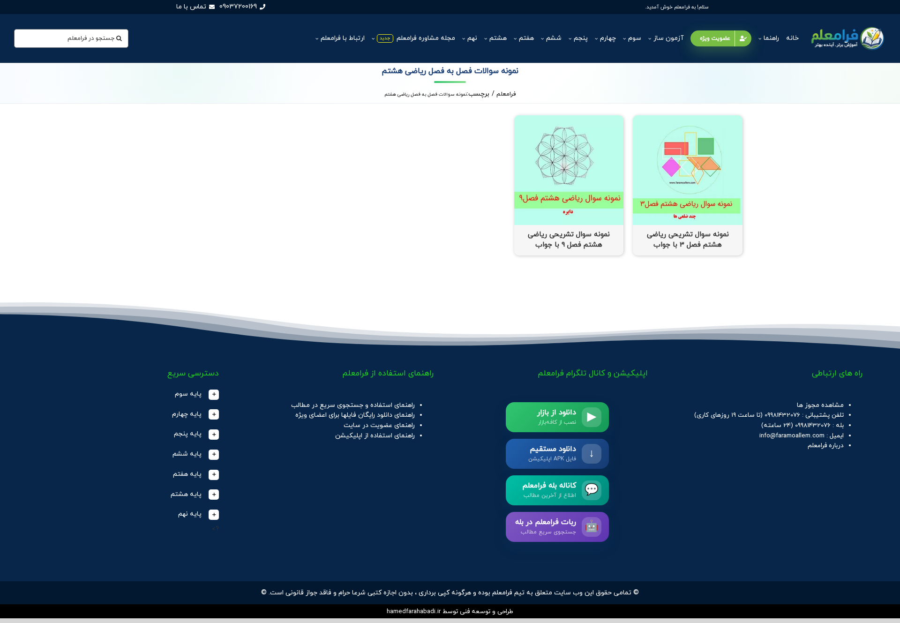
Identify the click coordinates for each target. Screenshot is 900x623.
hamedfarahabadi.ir (414, 611)
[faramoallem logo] (846, 26)
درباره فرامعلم (826, 445)
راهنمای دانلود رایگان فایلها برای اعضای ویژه (355, 415)
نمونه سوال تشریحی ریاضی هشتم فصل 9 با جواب (569, 240)
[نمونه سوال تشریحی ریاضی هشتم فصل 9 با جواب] (569, 120)
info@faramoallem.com (792, 435)
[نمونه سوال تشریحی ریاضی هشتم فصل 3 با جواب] (687, 120)
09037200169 (238, 6)
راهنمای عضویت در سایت (379, 425)
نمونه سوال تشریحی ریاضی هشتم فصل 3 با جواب (688, 240)
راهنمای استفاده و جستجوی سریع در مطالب (353, 405)
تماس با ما (191, 6)
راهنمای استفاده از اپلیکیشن (375, 435)
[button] (128, 394)
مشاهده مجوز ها (820, 405)
